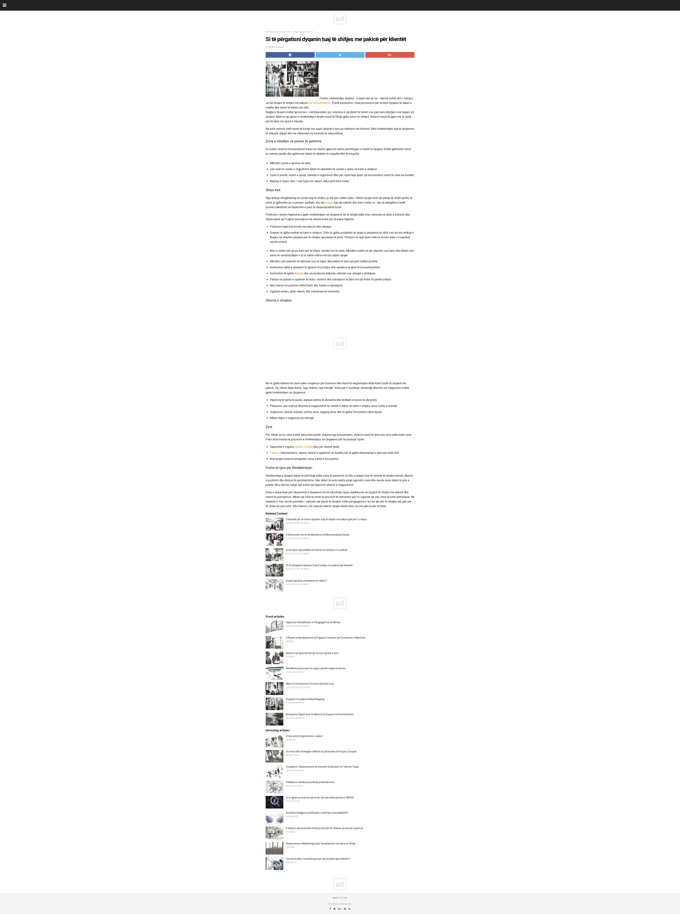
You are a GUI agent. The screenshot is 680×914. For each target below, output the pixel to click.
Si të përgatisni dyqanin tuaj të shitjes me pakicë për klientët (319, 565)
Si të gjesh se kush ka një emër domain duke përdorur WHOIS (320, 797)
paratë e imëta (304, 447)
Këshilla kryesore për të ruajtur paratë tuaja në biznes (315, 668)
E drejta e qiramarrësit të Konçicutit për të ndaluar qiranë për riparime (324, 828)
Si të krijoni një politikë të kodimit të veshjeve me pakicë (316, 550)
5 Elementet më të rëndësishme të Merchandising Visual (317, 534)
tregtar (329, 202)
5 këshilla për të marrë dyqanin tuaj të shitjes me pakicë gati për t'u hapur (326, 519)
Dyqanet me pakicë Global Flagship (305, 699)
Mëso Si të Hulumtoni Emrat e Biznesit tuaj (309, 683)
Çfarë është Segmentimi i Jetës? (304, 736)
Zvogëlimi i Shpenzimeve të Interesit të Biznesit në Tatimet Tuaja (322, 766)
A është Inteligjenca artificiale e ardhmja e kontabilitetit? (317, 812)
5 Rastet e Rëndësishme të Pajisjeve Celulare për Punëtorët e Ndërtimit (325, 637)
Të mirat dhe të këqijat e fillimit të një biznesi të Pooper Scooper (321, 751)
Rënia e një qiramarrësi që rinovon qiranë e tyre (312, 653)
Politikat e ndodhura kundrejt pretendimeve (310, 782)
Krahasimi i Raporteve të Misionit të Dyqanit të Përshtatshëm (320, 714)
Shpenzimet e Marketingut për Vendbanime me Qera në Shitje (321, 843)
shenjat (298, 273)
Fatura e (275, 453)
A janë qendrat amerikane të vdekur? (306, 580)
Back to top (340, 898)
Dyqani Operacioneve (303, 32)
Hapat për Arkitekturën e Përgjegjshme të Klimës (313, 622)
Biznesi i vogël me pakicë (278, 32)
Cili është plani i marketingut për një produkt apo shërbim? (318, 858)
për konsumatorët (319, 103)
